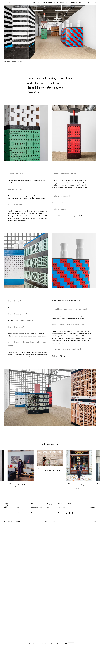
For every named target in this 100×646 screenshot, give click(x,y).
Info (66, 643)
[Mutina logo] (10, 555)
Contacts (18, 563)
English (48, 557)
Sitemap (54, 571)
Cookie (50, 571)
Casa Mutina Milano (21, 559)
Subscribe (92, 557)
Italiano (48, 559)
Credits (95, 571)
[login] (88, 2)
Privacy (45, 571)
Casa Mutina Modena (21, 561)
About (18, 557)
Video (32, 561)
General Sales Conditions (36, 557)
